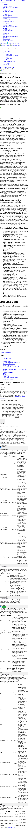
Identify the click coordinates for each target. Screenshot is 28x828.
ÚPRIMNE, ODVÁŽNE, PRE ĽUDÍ (9, 0)
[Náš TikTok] (17, 43)
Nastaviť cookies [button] (6, 417)
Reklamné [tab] (2, 672)
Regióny (5, 8)
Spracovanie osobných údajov (10, 377)
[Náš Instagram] (7, 43)
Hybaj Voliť (6, 359)
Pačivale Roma (6, 361)
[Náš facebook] (3, 43)
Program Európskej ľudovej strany (11, 362)
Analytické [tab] (2, 605)
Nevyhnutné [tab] (3, 446)
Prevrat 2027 (6, 4)
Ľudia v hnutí (6, 10)
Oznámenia (9, 58)
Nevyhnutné (5, 448)
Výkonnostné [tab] (3, 597)
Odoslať (2, 389)
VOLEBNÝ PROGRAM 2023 (11, 366)
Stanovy (8, 57)
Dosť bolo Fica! (7, 358)
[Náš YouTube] (12, 43)
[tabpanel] (14, 507)
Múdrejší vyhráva (7, 6)
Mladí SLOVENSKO (8, 11)
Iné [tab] (1, 804)
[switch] (0, 566)
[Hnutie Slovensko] (10, 45)
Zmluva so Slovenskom (9, 364)
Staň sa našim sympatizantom (10, 7)
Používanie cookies (8, 379)
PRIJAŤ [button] (17, 417)
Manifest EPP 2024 (8, 372)
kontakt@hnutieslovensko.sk (7, 352)
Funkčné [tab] (2, 564)
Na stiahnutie (9, 59)
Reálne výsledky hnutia (12, 55)
